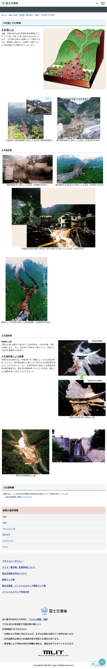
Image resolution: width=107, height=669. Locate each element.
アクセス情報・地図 (38, 619)
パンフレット (8, 540)
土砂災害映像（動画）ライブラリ (18, 497)
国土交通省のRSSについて (14, 573)
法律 (4, 523)
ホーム (3, 15)
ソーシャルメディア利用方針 (15, 591)
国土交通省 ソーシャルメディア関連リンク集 (24, 585)
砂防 (37, 15)
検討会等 (6, 534)
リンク (5, 546)
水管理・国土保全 (26, 15)
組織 (4, 517)
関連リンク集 (8, 579)
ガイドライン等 (9, 529)
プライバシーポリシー (12, 561)
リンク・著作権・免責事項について (19, 567)
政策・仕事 (13, 15)
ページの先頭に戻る (99, 664)
